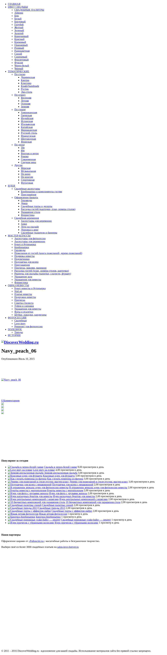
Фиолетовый (21, 59)
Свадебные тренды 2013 (51, 508)
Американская (29, 112)
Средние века (28, 162)
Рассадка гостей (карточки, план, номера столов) (48, 209)
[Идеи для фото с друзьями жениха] (28, 493)
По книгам (27, 177)
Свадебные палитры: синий (57, 505)
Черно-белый (21, 65)
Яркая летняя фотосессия (53, 514)
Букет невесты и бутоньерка (30, 288)
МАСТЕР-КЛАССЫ (19, 235)
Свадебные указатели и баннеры (39, 232)
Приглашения (28, 194)
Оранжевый (21, 45)
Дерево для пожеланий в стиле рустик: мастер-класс (98, 481)
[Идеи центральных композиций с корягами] (33, 499)
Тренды (18, 332)
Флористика (27, 215)
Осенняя (25, 103)
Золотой (18, 33)
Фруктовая (27, 182)
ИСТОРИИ (14, 335)
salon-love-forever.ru (68, 547)
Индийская (27, 118)
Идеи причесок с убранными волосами (76, 522)
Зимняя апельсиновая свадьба (60, 472)
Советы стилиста (23, 303)
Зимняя (25, 106)
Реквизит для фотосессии (28, 326)
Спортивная (27, 179)
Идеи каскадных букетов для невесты (74, 496)
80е (23, 150)
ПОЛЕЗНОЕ (15, 329)
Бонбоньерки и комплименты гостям (41, 191)
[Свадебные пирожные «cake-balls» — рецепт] (34, 519)
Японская (26, 141)
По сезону (20, 94)
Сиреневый (20, 56)
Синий (18, 53)
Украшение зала (23, 276)
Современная (28, 159)
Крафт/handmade (30, 86)
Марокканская (29, 130)
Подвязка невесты (24, 256)
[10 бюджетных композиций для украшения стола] (36, 502)
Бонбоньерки (21, 247)
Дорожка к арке (29, 229)
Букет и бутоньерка (25, 244)
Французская (28, 136)
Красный (19, 39)
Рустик (25, 89)
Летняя (25, 100)
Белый (18, 18)
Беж (16, 15)
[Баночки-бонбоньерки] (21, 516)
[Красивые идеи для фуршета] (25, 475)
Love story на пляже (44, 470)
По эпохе (19, 144)
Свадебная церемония (26, 218)
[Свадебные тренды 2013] (23, 508)
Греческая (26, 115)
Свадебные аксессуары (27, 188)
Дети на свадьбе (30, 226)
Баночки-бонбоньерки (48, 516)
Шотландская (28, 138)
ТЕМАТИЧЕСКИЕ (18, 71)
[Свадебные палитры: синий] (24, 505)
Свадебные (20, 320)
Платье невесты (23, 294)
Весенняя (26, 97)
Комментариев (10, 400)
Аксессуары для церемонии (36, 221)
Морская (25, 168)
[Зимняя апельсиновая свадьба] (26, 472)
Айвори (18, 12)
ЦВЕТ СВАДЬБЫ (18, 7)
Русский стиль (29, 133)
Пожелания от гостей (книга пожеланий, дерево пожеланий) (48, 253)
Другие (18, 165)
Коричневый (21, 36)
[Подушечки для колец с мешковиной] (30, 484)
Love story (19, 323)
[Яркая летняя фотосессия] (23, 514)
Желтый (18, 27)
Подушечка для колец (26, 262)
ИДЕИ (11, 185)
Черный (18, 68)
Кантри (25, 80)
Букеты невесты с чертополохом (65, 490)
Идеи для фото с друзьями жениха (68, 493)
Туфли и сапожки (24, 306)
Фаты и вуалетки (23, 311)
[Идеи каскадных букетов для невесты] (30, 496)
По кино (25, 174)
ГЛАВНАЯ (14, 4)
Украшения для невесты (27, 279)
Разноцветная (22, 51)
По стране (20, 109)
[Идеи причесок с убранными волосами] (31, 522)
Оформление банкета (26, 197)
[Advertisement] (60, 367)
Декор (24, 203)
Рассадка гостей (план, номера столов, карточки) (41, 270)
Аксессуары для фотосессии (30, 238)
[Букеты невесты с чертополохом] (27, 490)
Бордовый (20, 21)
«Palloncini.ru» (36, 541)
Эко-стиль (26, 92)
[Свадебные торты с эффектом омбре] (29, 511)
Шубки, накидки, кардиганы (30, 314)
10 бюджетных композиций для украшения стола (93, 502)
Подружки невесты (25, 297)
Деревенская (28, 77)
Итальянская (28, 124)
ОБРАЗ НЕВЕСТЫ (18, 285)
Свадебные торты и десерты (36, 206)
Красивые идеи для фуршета (59, 475)
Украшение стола (30, 212)
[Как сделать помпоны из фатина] (27, 478)
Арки (24, 223)
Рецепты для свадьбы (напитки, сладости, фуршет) (42, 273)
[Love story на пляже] (20, 470)
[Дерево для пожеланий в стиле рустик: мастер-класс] (38, 481)
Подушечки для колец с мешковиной (72, 484)
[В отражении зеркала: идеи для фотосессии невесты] (38, 487)
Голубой (19, 24)
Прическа (19, 300)
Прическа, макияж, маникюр (30, 267)
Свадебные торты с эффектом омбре (72, 511)
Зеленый (19, 30)
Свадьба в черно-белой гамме (60, 467)
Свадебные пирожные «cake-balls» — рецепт (86, 519)
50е (23, 147)
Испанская (27, 121)
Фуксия (18, 62)
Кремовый (20, 42)
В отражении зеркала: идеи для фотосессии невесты (98, 487)
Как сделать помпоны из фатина (65, 478)
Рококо (25, 156)
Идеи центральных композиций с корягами (83, 499)
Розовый (19, 48)
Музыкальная (28, 171)
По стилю (19, 74)
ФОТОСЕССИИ (17, 317)
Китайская (27, 127)
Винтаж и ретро (30, 153)
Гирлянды (26, 200)
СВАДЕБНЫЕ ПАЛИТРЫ (29, 9)
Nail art (18, 291)
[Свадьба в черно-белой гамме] (25, 467)
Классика (26, 83)
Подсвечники (22, 259)
